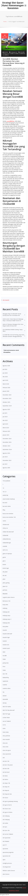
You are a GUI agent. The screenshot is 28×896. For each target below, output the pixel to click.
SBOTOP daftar (7, 706)
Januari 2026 (6, 391)
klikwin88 (5, 593)
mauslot (5, 630)
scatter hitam (6, 717)
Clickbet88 (5, 535)
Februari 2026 (6, 387)
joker (4, 579)
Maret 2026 (6, 384)
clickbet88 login (7, 542)
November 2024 (7, 442)
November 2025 (7, 398)
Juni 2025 (5, 416)
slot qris (5, 827)
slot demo (5, 779)
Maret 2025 (6, 427)
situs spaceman (7, 754)
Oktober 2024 (6, 446)
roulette (5, 684)
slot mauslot (6, 300)
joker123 (5, 586)
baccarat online (7, 506)
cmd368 (5, 546)
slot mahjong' (6, 819)
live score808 (10, 53)
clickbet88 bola (7, 539)
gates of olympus (7, 553)
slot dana (5, 776)
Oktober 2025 (6, 402)
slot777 (5, 845)
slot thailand (6, 841)
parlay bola (5, 663)
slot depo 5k (6, 786)
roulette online (6, 688)
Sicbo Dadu (6, 732)
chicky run (5, 528)
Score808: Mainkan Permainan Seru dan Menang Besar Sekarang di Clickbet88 (13, 62)
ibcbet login (6, 568)
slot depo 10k (6, 783)
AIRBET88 (5, 495)
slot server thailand (8, 834)
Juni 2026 (5, 373)
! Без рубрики (6, 480)
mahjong (5, 608)
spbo (4, 859)
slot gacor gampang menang (10, 801)
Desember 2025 (7, 395)
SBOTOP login (6, 714)
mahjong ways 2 (7, 619)
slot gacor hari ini (7, 805)
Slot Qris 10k (6, 830)
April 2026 (5, 380)
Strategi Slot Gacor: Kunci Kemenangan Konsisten (13, 5)
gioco (4, 561)
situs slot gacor (7, 750)
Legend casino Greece (8, 597)
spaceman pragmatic (8, 852)
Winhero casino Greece (9, 870)
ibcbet (4, 564)
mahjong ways (6, 615)
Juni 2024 (5, 456)
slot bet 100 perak (8, 765)
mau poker (5, 626)
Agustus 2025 (6, 409)
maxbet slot (6, 644)
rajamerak (5, 681)
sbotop (4, 703)
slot (4, 757)
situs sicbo (5, 746)
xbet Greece (6, 874)
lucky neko (5, 604)
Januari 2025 (6, 435)
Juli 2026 (5, 369)
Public (4, 670)
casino (4, 521)
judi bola (5, 53)
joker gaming (6, 582)
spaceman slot (6, 856)
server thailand (7, 721)
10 (3, 488)
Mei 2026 (5, 376)
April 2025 (5, 424)
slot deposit (6, 790)
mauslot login (6, 637)
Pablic (4, 659)
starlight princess (7, 863)
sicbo (4, 728)
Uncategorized (13, 52)
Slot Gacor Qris (7, 808)
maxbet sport (6, 648)
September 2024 (7, 449)
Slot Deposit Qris (7, 794)
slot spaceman (6, 837)
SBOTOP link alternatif (8, 710)
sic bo (4, 725)
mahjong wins (6, 623)
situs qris (5, 743)
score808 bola (21, 53)
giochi (4, 557)
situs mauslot (6, 739)
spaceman (5, 848)
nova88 (5, 655)
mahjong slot (6, 612)
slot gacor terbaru (7, 812)
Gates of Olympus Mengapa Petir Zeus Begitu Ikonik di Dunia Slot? (13, 325)
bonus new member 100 (9, 517)
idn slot (5, 575)
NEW (4, 652)
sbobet (4, 695)
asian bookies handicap (9, 499)
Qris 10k (5, 674)
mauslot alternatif (7, 633)
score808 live (6, 55)
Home (5, 21)
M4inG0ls (5, 52)
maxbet (5, 641)
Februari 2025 (6, 431)
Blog (4, 510)
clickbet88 (22, 52)
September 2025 (7, 405)
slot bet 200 (6, 768)
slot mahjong (6, 816)
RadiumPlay (6, 677)
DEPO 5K (5, 550)
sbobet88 (5, 699)
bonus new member (8, 513)
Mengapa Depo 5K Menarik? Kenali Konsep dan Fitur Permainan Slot (12, 314)
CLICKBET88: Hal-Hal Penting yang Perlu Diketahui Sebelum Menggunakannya (13, 335)
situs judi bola (6, 735)
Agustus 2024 (6, 453)
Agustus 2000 (6, 467)
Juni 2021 (5, 464)
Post (4, 666)
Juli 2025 (5, 413)
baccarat (5, 502)
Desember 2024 (7, 438)
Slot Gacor (5, 797)
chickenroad (6, 524)
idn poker (5, 572)
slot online (5, 823)
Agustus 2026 (6, 365)
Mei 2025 (5, 420)
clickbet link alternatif (8, 531)
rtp (3, 692)
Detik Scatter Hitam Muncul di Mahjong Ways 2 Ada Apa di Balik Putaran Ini (13, 319)
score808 (16, 53)
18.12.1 (5, 491)
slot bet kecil (6, 772)
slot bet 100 (6, 761)
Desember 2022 (7, 460)
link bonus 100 (6, 601)
